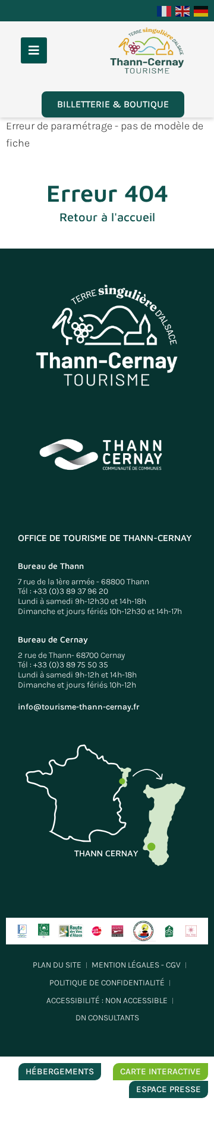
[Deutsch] (201, 10)
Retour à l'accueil (107, 217)
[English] (183, 10)
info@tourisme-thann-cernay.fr (78, 707)
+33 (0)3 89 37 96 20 (70, 591)
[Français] (164, 10)
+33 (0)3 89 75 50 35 (70, 665)
